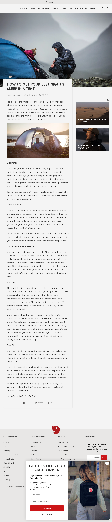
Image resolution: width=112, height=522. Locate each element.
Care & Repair (9, 463)
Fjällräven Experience (66, 446)
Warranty (7, 471)
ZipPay (6, 475)
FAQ (5, 446)
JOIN (104, 457)
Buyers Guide (9, 459)
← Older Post (9, 413)
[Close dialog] (107, 463)
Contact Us (8, 442)
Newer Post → (66, 413)
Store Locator (36, 442)
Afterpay (7, 479)
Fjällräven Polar (63, 451)
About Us (34, 446)
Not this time (47, 514)
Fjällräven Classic (64, 455)
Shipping (7, 451)
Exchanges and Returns (12, 455)
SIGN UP (47, 508)
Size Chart (7, 467)
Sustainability (35, 455)
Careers (34, 451)
